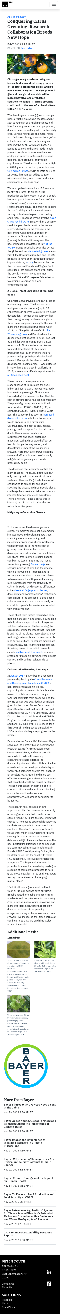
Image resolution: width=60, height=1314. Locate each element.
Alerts (5, 1303)
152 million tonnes (17, 170)
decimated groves (38, 251)
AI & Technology (16, 16)
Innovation (27, 48)
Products (7, 1299)
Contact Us (8, 1283)
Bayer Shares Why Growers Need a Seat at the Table (30, 1106)
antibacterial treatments (29, 652)
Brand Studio (9, 1307)
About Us (7, 1287)
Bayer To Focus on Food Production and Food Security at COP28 (29, 1196)
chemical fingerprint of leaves (30, 590)
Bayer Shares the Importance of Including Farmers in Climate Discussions (24, 1142)
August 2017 (17, 675)
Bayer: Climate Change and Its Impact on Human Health (28, 1180)
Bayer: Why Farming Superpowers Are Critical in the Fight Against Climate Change (29, 1162)
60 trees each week (18, 375)
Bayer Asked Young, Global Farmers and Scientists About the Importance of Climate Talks (30, 1123)
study (30, 262)
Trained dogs (38, 564)
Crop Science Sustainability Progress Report (28, 1234)
